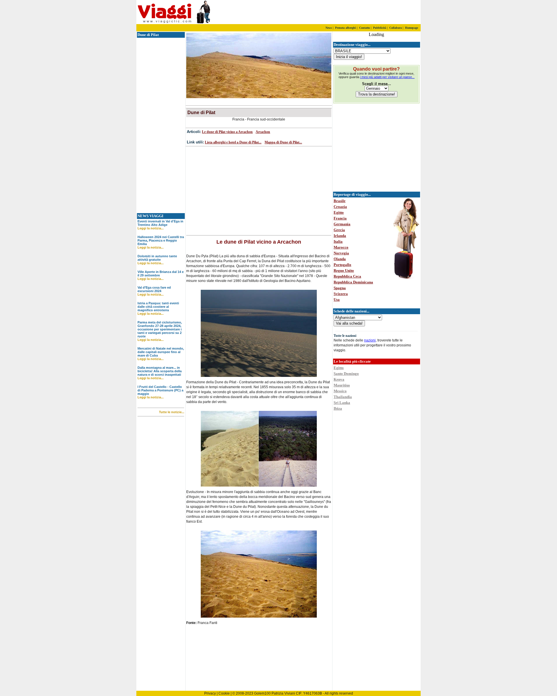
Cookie (224, 693)
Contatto (364, 27)
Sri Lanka (342, 402)
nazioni (370, 340)
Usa (337, 299)
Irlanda (340, 235)
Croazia (340, 206)
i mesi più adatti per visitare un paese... (387, 77)
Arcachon (263, 132)
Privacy (210, 693)
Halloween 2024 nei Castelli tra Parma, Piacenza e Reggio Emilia (161, 240)
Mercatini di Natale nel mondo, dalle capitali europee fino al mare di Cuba (161, 352)
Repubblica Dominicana (353, 282)
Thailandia (343, 397)
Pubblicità (379, 27)
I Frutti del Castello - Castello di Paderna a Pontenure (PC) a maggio (160, 390)
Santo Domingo (346, 373)
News (328, 27)
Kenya (339, 379)
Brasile (340, 201)
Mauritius (342, 385)
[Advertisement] (352, 12)
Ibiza (338, 408)
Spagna (340, 288)
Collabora (395, 27)
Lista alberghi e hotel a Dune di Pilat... (233, 142)
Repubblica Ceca (347, 276)
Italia (338, 241)
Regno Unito (344, 270)
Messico (340, 391)
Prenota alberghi (345, 27)
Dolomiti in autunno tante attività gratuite (157, 257)
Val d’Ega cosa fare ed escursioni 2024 (154, 289)
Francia (340, 218)
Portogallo (342, 264)
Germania (342, 224)
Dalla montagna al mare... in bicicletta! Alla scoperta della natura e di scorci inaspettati (160, 371)
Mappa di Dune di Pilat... (283, 142)
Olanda (340, 259)
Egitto (339, 212)
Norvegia (341, 253)
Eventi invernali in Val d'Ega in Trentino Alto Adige (160, 223)
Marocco (341, 247)
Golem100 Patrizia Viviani (274, 693)
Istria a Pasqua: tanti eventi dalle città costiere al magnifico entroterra (158, 306)
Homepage (411, 27)
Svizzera (341, 294)
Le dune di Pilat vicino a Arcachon (227, 132)
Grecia (339, 230)
